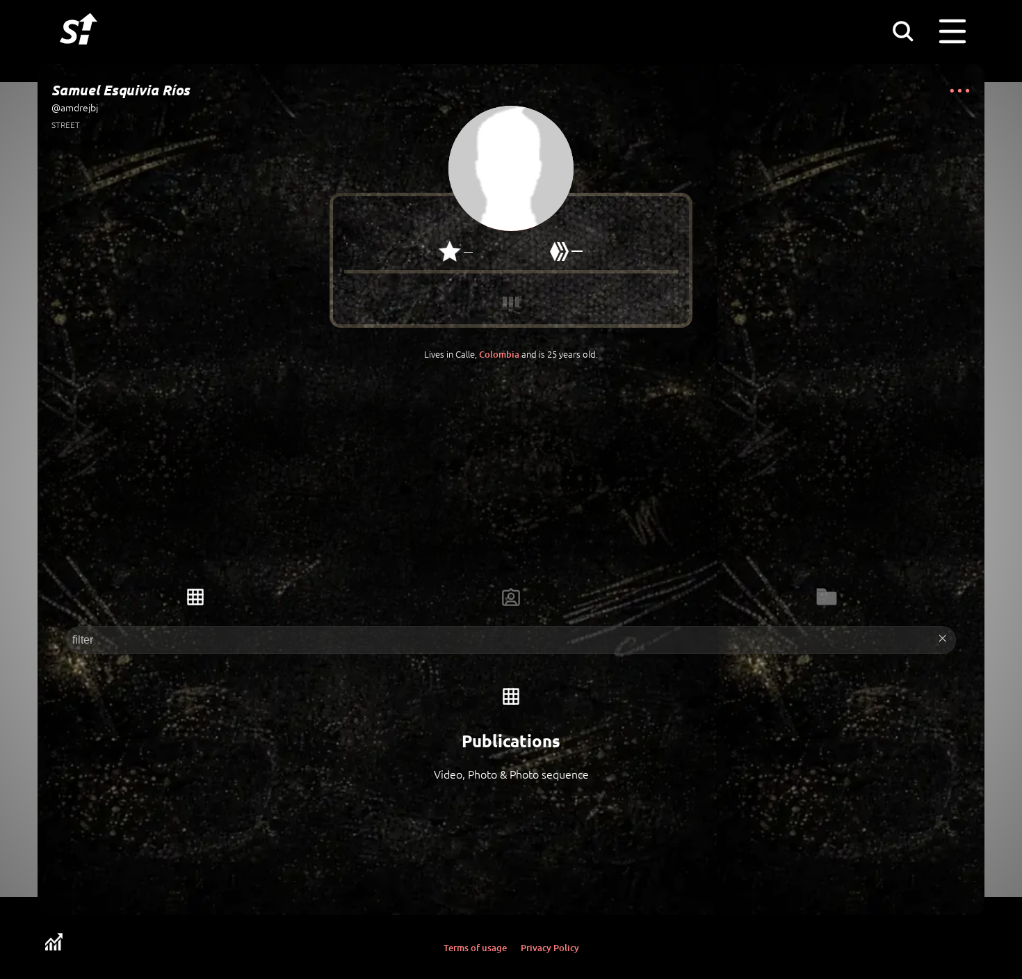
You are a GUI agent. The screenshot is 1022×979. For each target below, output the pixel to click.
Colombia (499, 354)
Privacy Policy (550, 947)
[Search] (902, 30)
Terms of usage (475, 947)
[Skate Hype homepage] (79, 52)
